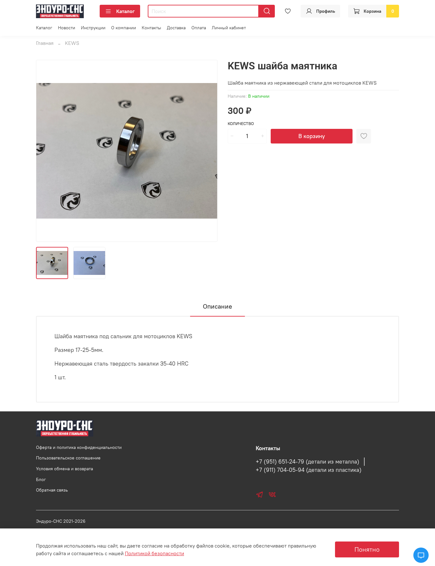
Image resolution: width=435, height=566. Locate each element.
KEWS (72, 43)
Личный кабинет (229, 28)
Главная (44, 43)
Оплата (198, 28)
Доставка (176, 28)
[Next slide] (207, 150)
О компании (123, 28)
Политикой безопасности (154, 553)
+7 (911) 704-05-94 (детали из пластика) (308, 469)
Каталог (125, 11)
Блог (41, 479)
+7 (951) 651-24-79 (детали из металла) (307, 461)
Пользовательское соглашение (68, 458)
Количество (241, 123)
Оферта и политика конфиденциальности (79, 447)
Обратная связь (52, 490)
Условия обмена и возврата (64, 469)
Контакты (151, 28)
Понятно (367, 549)
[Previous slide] (46, 150)
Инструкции (93, 28)
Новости (66, 28)
